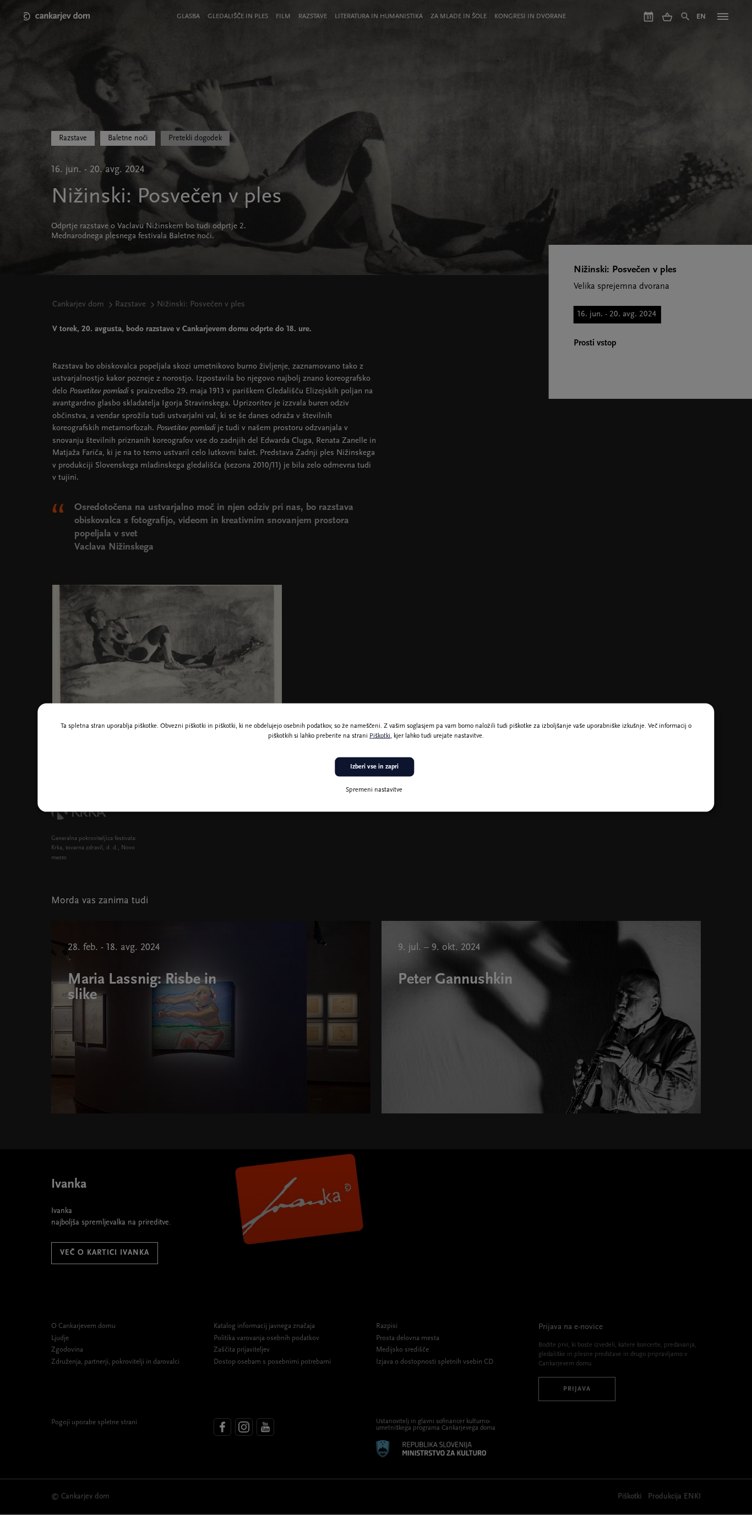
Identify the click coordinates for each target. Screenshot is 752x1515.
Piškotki (379, 736)
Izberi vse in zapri (374, 767)
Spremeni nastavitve (374, 789)
